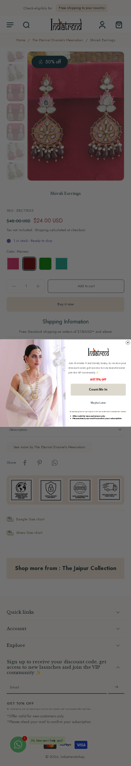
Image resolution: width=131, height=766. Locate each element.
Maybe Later (98, 402)
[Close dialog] (128, 343)
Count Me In (98, 390)
